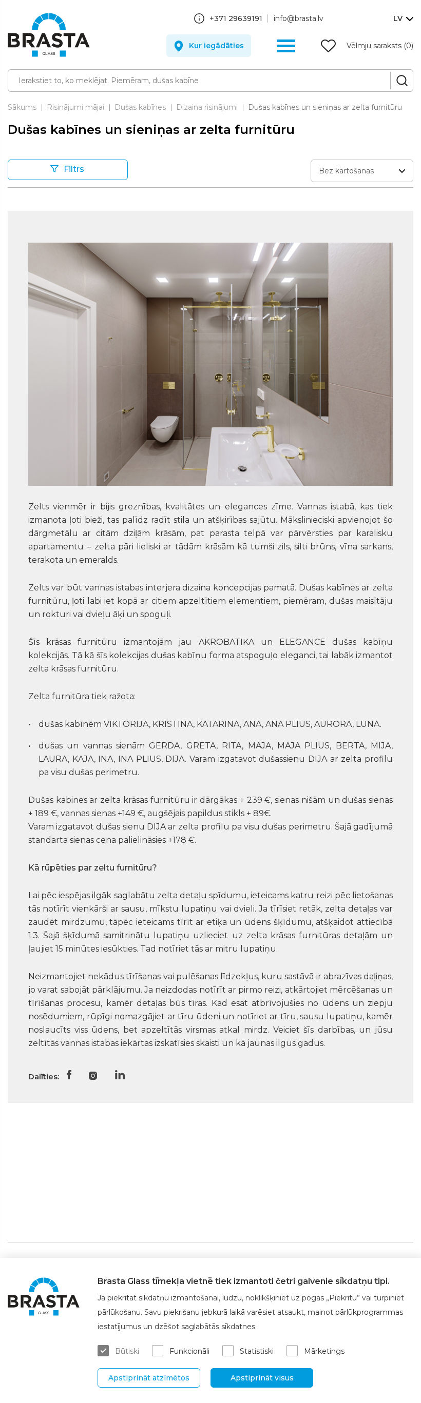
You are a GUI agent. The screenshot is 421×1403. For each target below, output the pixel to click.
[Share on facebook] (68, 1074)
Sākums (22, 107)
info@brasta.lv (298, 18)
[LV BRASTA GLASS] (49, 35)
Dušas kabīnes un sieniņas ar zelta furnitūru (325, 107)
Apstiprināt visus (262, 1377)
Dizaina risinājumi (207, 107)
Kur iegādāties (216, 45)
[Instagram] (93, 1075)
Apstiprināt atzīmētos (148, 1377)
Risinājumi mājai (75, 107)
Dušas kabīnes (140, 107)
